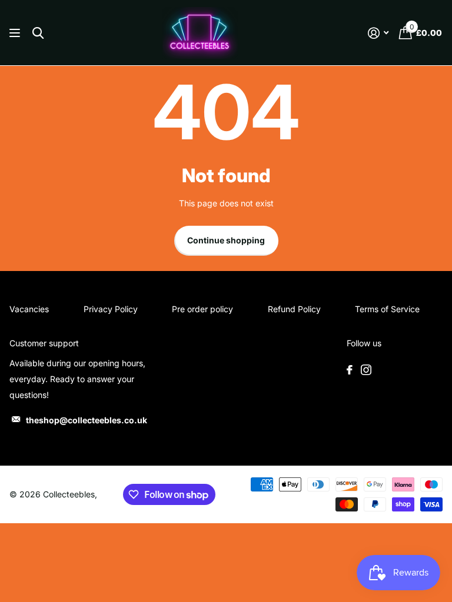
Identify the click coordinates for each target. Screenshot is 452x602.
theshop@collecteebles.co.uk (86, 420)
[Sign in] (378, 33)
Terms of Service (387, 309)
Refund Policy (294, 309)
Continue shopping (226, 240)
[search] (38, 33)
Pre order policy (202, 309)
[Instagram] (366, 369)
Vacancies (29, 309)
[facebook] (350, 369)
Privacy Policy (111, 309)
